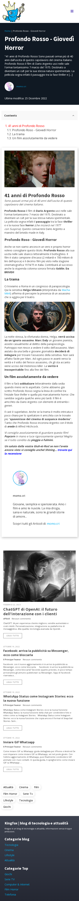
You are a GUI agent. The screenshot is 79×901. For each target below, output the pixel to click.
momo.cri (21, 86)
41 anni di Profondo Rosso (26, 126)
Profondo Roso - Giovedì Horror (34, 130)
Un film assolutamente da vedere (34, 138)
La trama (18, 134)
